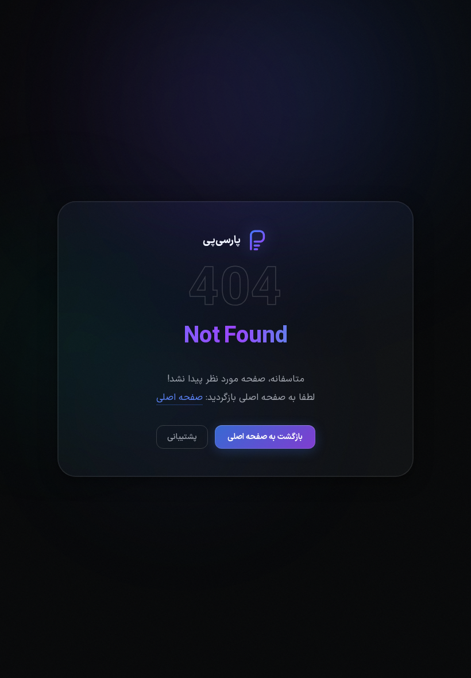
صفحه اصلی (179, 398)
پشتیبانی (182, 437)
